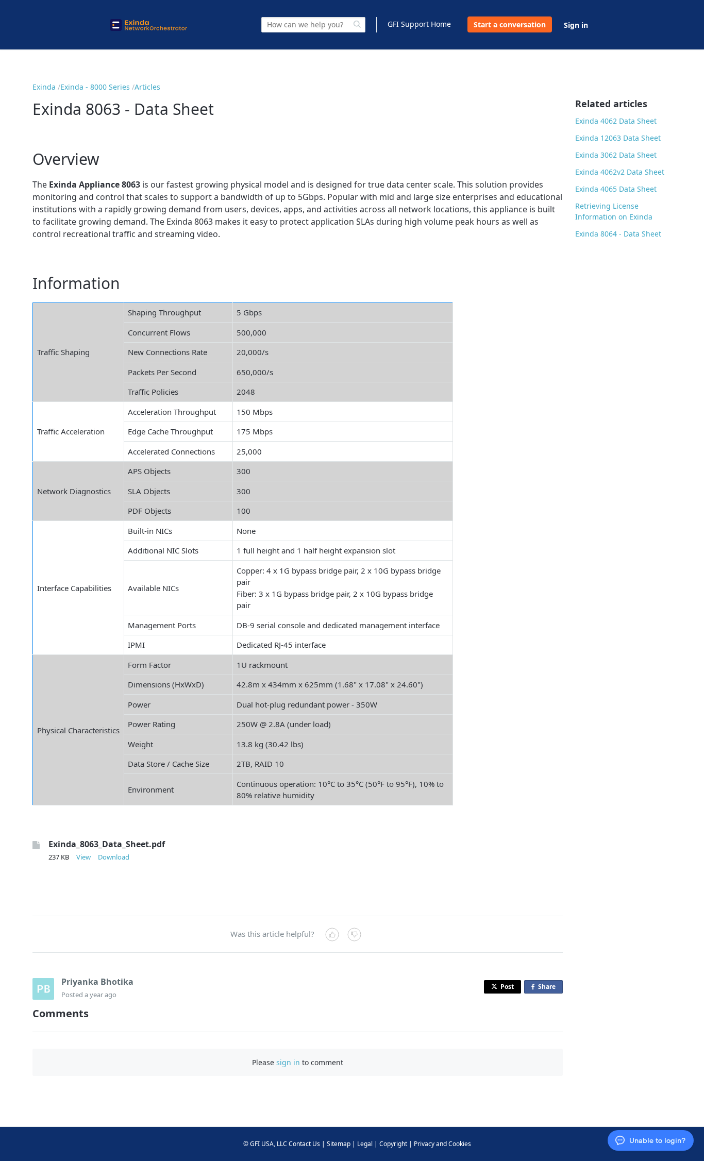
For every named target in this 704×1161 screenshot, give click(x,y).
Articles (147, 87)
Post (507, 986)
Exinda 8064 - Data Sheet (618, 234)
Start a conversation (510, 24)
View (83, 857)
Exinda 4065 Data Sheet (616, 189)
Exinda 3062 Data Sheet (616, 155)
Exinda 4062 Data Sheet (616, 121)
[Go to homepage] (148, 25)
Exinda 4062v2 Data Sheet (619, 172)
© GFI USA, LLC (265, 1143)
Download (113, 857)
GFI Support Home (419, 24)
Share (549, 988)
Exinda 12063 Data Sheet (618, 138)
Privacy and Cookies (442, 1143)
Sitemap (338, 1143)
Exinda (44, 87)
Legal (365, 1143)
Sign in (576, 25)
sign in (288, 1062)
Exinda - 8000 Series (95, 87)
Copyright (393, 1143)
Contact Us (304, 1143)
